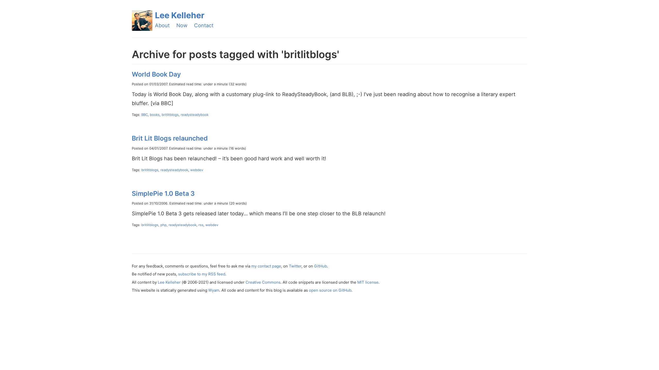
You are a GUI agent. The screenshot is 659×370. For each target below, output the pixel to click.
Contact (203, 25)
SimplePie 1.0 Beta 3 (163, 193)
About (162, 25)
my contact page (266, 266)
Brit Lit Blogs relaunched (170, 138)
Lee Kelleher (179, 15)
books (155, 115)
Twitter (295, 266)
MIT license (367, 282)
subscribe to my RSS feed (201, 274)
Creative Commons (263, 282)
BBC (144, 115)
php (163, 225)
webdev (196, 170)
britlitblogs (170, 115)
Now (181, 25)
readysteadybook (195, 115)
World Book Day (156, 74)
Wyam (213, 290)
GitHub (320, 266)
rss (200, 225)
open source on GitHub (330, 290)
